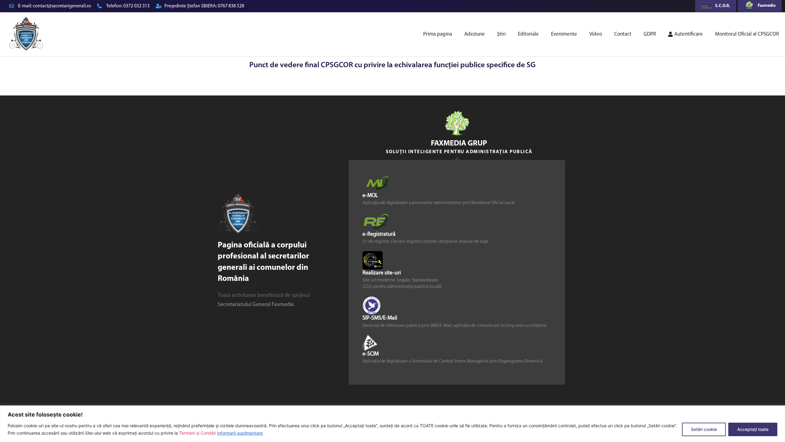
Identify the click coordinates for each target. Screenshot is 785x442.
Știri (501, 34)
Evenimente (564, 34)
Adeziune (474, 34)
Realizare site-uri (381, 273)
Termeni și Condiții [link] (197, 433)
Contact (622, 34)
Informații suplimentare (240, 433)
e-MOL (370, 195)
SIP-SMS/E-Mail (379, 318)
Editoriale (528, 34)
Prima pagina (437, 34)
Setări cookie (704, 429)
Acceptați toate (752, 429)
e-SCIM (370, 354)
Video (595, 34)
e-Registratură (379, 234)
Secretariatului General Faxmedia (256, 305)
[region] (392, 423)
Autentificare (688, 34)
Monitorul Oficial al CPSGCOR (747, 34)
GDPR (650, 34)
